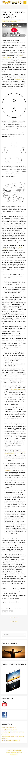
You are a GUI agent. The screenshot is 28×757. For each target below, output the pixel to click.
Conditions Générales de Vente (14, 752)
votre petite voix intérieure (17, 389)
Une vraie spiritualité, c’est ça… (9, 727)
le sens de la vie (18, 79)
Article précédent (14, 617)
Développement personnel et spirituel (12, 20)
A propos (9, 750)
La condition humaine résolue (9, 729)
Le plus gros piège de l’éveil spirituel (11, 740)
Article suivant (14, 621)
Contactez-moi (14, 754)
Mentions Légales (17, 750)
